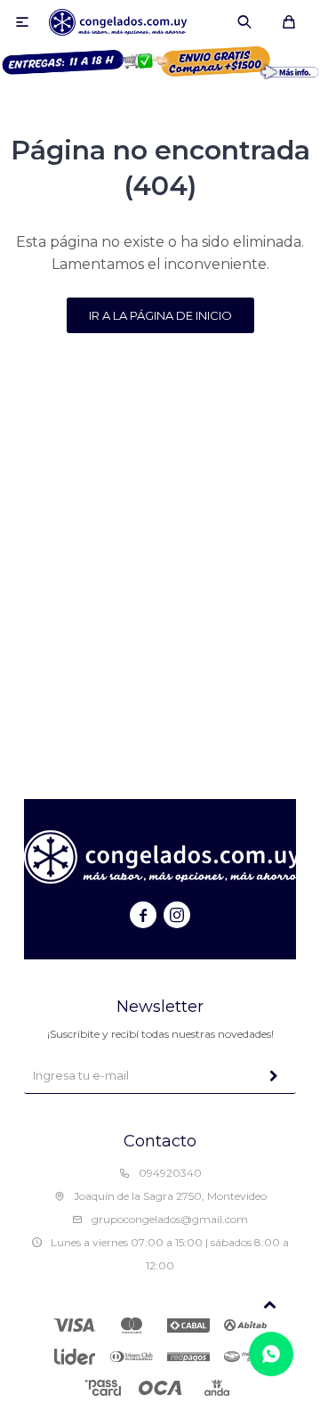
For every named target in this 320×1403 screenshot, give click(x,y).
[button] (244, 22)
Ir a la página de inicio (160, 315)
